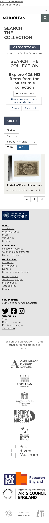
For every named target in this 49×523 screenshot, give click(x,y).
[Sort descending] (34, 142)
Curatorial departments (15, 252)
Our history (8, 228)
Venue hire (8, 238)
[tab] (12, 120)
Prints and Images (12, 325)
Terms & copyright (12, 279)
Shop (5, 319)
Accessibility (9, 286)
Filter (12, 130)
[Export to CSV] (27, 199)
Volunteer (7, 262)
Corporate (8, 272)
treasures (17, 248)
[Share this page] (41, 199)
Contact (6, 241)
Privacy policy (10, 276)
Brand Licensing (11, 322)
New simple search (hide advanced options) (24, 101)
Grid (24, 147)
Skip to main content (10, 4)
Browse (16, 108)
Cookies (6, 289)
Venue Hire (8, 328)
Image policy (9, 282)
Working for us (10, 231)
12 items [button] (11, 136)
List (12, 147)
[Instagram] (22, 312)
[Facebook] (14, 312)
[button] (45, 10)
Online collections (12, 255)
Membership (9, 265)
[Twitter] (6, 312)
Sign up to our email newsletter (20, 303)
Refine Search (26, 93)
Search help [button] (30, 108)
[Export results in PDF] (34, 199)
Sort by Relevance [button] (17, 141)
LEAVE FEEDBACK (26, 47)
